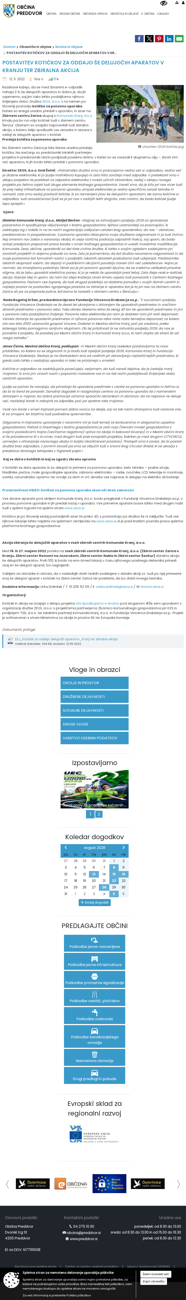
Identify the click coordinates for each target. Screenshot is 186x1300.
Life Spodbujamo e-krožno (97, 603)
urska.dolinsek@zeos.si (114, 586)
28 (104, 887)
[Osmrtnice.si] (33, 1183)
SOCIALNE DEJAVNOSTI (83, 710)
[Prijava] (183, 2)
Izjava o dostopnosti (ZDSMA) (148, 1266)
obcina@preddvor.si (84, 1232)
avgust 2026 (94, 847)
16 (123, 874)
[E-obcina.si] (71, 1183)
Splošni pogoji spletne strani (35, 1266)
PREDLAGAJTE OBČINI (95, 925)
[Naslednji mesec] (123, 847)
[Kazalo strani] (177, 2)
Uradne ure (170, 1217)
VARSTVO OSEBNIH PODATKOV (90, 738)
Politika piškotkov (78, 1295)
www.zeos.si (74, 508)
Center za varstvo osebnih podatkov (91, 1266)
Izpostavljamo (94, 762)
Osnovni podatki (21, 1217)
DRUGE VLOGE (75, 724)
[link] (139, 38)
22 (114, 880)
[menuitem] (51, 11)
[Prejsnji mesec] (66, 847)
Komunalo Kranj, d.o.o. (75, 115)
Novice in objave (69, 47)
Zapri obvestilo (154, 1281)
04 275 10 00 (83, 1226)
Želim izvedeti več (156, 1274)
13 (93, 874)
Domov (9, 47)
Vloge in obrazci (94, 669)
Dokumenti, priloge (18, 629)
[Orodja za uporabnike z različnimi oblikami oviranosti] (163, 3)
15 (114, 874)
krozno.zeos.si (152, 586)
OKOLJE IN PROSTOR (81, 682)
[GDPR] (109, 1183)
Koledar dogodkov (94, 836)
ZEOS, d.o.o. (51, 101)
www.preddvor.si (84, 1238)
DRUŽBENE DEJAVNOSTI (84, 696)
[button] (7, 1184)
